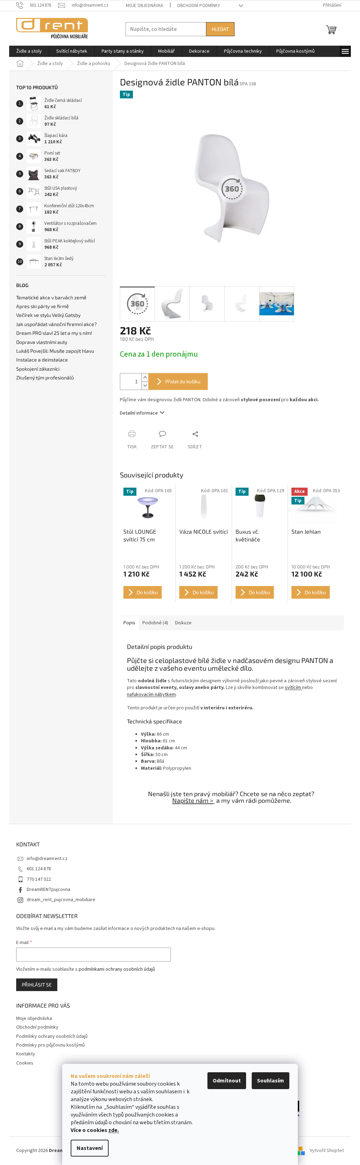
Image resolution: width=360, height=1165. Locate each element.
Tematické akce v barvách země (51, 297)
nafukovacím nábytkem (151, 694)
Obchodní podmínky (198, 5)
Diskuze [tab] (183, 622)
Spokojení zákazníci (37, 368)
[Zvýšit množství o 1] (144, 377)
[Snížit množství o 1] (144, 386)
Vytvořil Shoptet (327, 1150)
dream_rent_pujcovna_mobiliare (61, 899)
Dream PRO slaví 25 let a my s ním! (54, 333)
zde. (113, 1130)
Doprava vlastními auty (41, 342)
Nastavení (90, 1148)
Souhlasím (270, 1081)
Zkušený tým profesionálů (45, 377)
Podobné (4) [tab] (155, 622)
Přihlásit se (37, 985)
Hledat (220, 29)
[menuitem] (29, 51)
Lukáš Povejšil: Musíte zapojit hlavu (55, 350)
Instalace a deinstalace (42, 359)
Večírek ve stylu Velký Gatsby (48, 315)
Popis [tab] (129, 622)
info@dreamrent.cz (47, 858)
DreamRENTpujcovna (48, 889)
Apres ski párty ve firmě (42, 306)
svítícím (293, 687)
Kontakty (25, 1053)
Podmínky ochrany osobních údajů (52, 1036)
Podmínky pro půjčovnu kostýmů (50, 1045)
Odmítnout (227, 1081)
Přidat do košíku (182, 381)
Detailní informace (139, 413)
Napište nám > (192, 800)
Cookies (24, 1063)
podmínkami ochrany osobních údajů (117, 969)
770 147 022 (39, 879)
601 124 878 (39, 868)
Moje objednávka (144, 5)
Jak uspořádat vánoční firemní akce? (56, 324)
